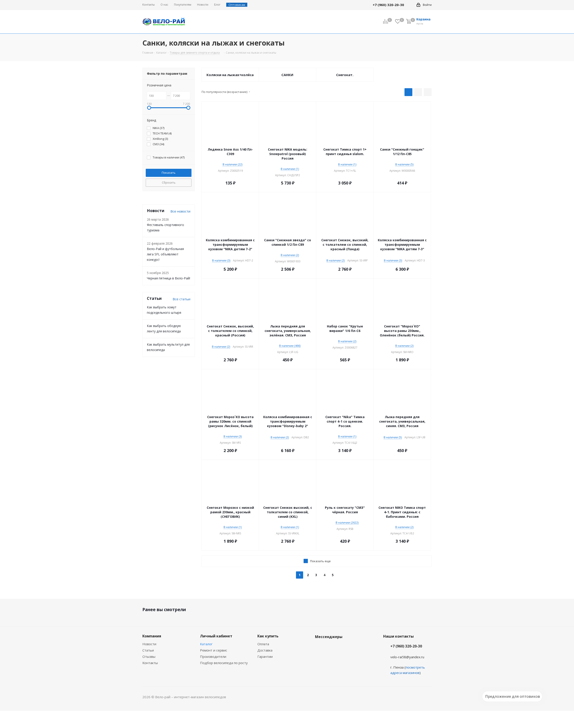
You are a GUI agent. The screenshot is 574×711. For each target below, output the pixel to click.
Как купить (267, 636)
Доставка (264, 650)
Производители (213, 656)
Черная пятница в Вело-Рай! (168, 278)
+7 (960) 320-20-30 (406, 646)
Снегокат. (344, 74)
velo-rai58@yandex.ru (407, 657)
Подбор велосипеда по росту (224, 663)
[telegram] (410, 4)
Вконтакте (319, 647)
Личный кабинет (216, 636)
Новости (149, 644)
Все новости (180, 211)
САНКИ (287, 74)
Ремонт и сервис (213, 650)
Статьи (148, 650)
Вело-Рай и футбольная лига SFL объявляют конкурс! (165, 254)
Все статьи (181, 299)
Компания (151, 636)
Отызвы (148, 656)
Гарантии (265, 656)
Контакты (150, 663)
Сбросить (169, 182)
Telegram (330, 647)
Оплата (263, 644)
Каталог (206, 644)
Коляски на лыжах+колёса (230, 74)
